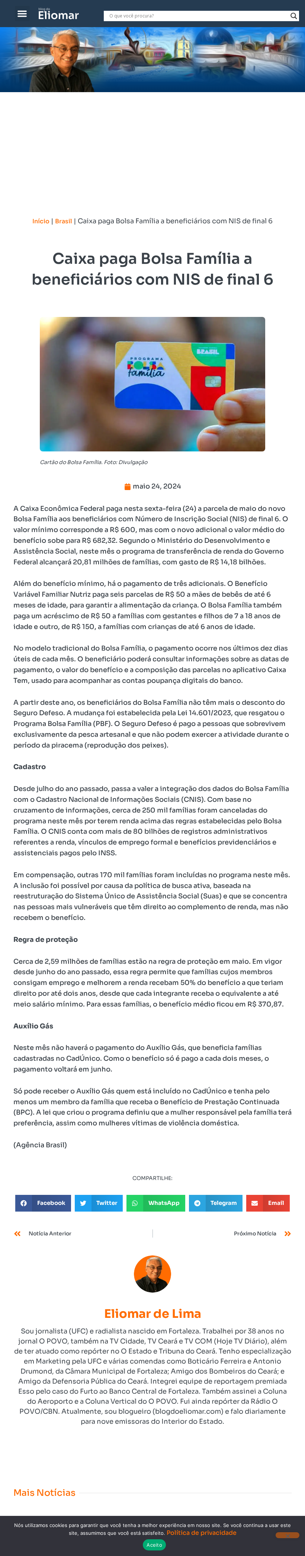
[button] (22, 13)
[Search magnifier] (294, 16)
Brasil (63, 221)
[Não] (287, 1535)
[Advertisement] (152, 148)
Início (40, 221)
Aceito (154, 1545)
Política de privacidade (202, 1533)
